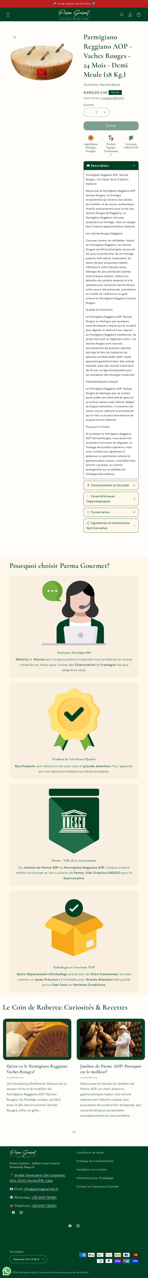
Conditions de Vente (90, 1152)
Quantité (89, 104)
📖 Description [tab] (97, 165)
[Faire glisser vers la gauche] (66, 1132)
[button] (8, 14)
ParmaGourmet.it (28, 1272)
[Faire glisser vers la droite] (82, 1132)
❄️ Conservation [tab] (98, 512)
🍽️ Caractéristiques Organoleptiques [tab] (100, 498)
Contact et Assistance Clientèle (98, 1186)
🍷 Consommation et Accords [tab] (107, 485)
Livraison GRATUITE (112, 98)
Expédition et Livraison (92, 1169)
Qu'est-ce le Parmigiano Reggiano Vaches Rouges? (37, 1069)
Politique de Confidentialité (95, 1161)
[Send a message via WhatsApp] (7, 1271)
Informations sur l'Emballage (95, 1178)
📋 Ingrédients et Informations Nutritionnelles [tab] (108, 525)
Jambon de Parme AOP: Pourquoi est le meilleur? (110, 1069)
